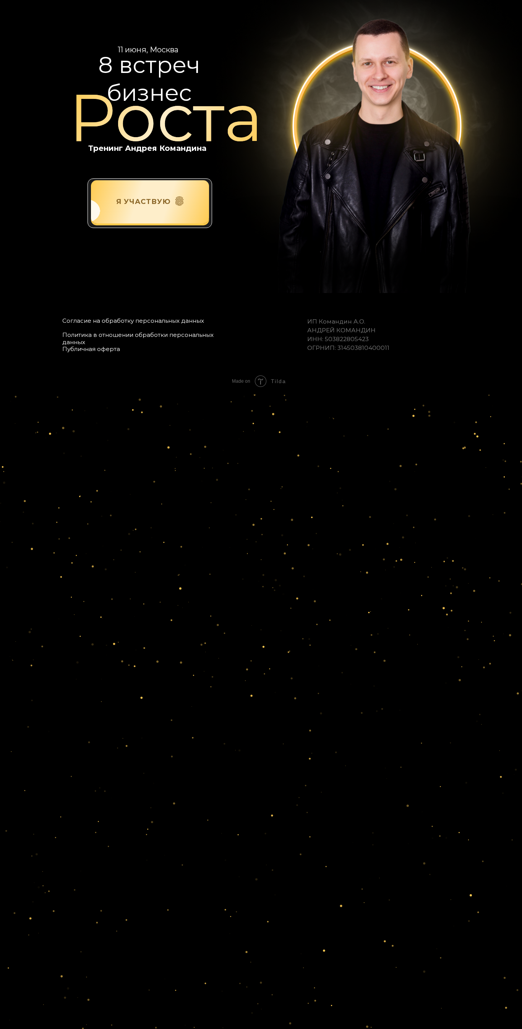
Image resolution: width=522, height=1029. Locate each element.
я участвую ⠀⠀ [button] (150, 201)
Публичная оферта (91, 349)
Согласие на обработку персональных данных (133, 320)
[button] (179, 201)
